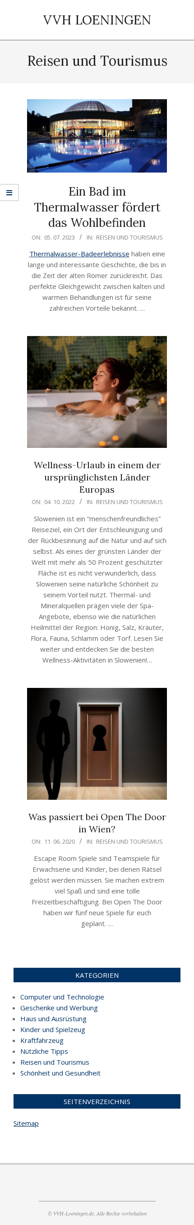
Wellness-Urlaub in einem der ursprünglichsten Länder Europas (97, 477)
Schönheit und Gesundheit (60, 1072)
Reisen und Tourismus (129, 237)
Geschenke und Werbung (59, 1007)
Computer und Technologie (62, 996)
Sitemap (26, 1123)
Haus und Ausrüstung (53, 1018)
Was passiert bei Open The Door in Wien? (97, 823)
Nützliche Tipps (44, 1051)
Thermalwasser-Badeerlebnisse (79, 253)
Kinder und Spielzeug (52, 1029)
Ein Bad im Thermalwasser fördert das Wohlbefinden (97, 207)
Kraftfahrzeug (42, 1040)
